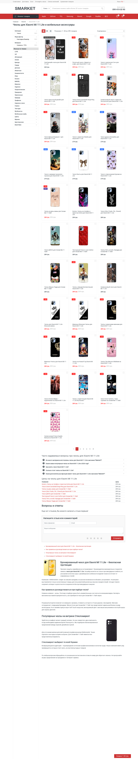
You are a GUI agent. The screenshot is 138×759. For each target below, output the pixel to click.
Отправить (117, 538)
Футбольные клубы (21, 114)
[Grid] (43, 31)
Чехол (19, 33)
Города (17, 65)
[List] (50, 31)
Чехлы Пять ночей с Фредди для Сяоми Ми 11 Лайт (59, 498)
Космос (17, 78)
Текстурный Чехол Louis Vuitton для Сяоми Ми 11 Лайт (60, 496)
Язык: (120, 1)
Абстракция (18, 57)
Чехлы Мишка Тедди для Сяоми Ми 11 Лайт (56, 501)
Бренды (17, 62)
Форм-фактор (19, 37)
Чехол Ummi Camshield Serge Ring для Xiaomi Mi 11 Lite (59, 486)
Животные (18, 70)
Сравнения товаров (67, 1)
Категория (18, 31)
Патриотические (20, 89)
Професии (18, 100)
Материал (18, 43)
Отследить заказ (40, 1)
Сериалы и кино (20, 103)
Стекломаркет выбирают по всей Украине (60, 556)
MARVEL (17, 81)
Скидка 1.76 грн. (122, 756)
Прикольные (19, 95)
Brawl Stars (18, 125)
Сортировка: (101, 31)
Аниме (17, 59)
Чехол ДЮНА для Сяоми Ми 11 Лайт (54, 494)
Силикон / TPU (21, 45)
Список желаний (53, 1)
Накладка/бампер (23, 39)
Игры (16, 76)
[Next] (93, 449)
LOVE (16, 51)
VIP (16, 54)
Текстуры (18, 108)
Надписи (17, 87)
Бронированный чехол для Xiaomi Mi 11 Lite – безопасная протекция (68, 546)
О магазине (17, 1)
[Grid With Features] (47, 31)
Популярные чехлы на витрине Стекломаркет (61, 553)
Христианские (19, 122)
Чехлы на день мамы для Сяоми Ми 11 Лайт (56, 489)
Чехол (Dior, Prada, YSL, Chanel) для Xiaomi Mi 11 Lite (59, 491)
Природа (17, 97)
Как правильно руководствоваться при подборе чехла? (64, 549)
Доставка (25, 1)
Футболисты (18, 111)
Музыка (17, 119)
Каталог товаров (24, 16)
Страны (17, 106)
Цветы (17, 116)
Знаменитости (19, 73)
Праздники (18, 92)
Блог (31, 1)
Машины (17, 84)
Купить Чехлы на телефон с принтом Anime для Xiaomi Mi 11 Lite (63, 484)
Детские (17, 68)
